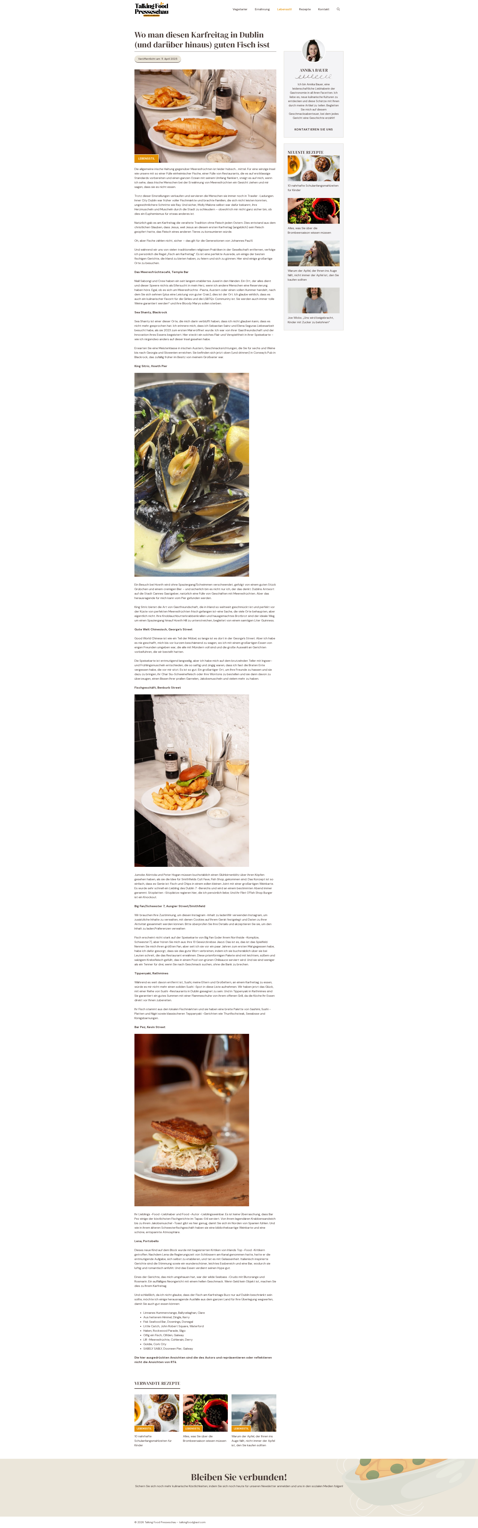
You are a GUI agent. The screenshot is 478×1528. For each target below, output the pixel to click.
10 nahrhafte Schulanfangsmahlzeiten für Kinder (153, 1440)
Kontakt (323, 9)
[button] (338, 9)
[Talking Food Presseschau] (151, 9)
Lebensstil (284, 9)
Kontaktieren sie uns (313, 129)
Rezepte (305, 9)
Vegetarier (240, 9)
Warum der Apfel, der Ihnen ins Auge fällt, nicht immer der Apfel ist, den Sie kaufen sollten (253, 1440)
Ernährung (262, 9)
